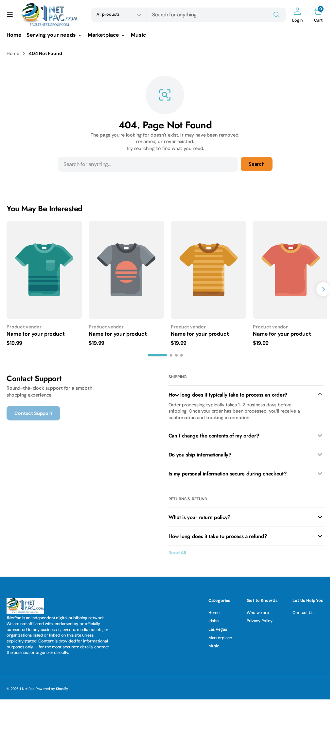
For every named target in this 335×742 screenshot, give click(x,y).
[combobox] (216, 15)
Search (257, 164)
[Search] (276, 15)
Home (13, 53)
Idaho (213, 619)
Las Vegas (217, 627)
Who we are (258, 611)
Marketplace (220, 636)
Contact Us (302, 611)
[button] (10, 15)
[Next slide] (323, 288)
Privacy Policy (260, 619)
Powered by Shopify (52, 687)
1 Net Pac (27, 687)
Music (213, 644)
